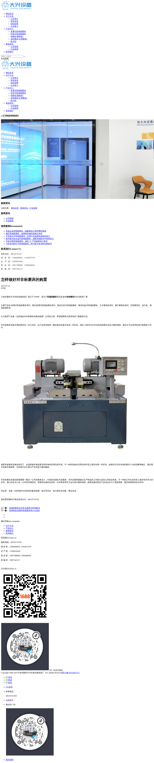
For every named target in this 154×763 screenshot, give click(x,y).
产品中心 (9, 29)
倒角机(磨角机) (17, 36)
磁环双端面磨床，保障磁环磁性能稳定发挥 (24, 234)
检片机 (13, 42)
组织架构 (14, 24)
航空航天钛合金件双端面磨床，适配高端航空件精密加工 (30, 239)
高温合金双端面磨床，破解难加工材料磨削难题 (26, 231)
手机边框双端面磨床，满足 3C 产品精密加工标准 (27, 241)
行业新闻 (14, 49)
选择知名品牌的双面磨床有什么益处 (24, 510)
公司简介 (14, 19)
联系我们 (9, 52)
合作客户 (14, 26)
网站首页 (9, 14)
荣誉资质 (14, 21)
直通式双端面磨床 (18, 31)
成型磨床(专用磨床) (19, 39)
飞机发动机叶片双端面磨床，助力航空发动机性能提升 (29, 244)
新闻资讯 (9, 44)
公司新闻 (14, 47)
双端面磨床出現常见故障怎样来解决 (24, 508)
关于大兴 (9, 16)
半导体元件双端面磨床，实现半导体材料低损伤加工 (28, 236)
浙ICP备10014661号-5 (71, 673)
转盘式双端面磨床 (18, 34)
